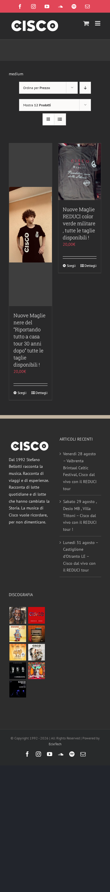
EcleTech (55, 744)
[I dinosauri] (17, 670)
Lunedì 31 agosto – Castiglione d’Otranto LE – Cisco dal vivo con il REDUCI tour (80, 556)
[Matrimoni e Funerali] (36, 670)
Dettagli (41, 392)
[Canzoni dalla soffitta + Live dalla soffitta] (36, 634)
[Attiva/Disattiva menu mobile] (98, 23)
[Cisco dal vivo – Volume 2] (17, 689)
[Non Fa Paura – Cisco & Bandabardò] (17, 634)
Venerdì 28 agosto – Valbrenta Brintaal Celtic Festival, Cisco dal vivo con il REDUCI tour (80, 471)
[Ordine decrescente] (85, 88)
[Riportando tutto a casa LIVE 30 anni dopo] (36, 615)
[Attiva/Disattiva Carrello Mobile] (86, 23)
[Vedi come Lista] (60, 119)
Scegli (22, 392)
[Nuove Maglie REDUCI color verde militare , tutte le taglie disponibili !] (79, 171)
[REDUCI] (17, 615)
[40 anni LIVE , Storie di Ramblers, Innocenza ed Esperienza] (17, 652)
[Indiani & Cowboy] (36, 652)
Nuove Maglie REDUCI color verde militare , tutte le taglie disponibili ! (79, 223)
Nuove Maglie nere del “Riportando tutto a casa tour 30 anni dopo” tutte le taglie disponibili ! (29, 340)
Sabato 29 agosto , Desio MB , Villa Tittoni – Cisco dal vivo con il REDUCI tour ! (80, 515)
